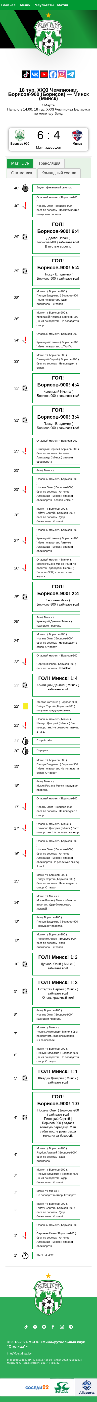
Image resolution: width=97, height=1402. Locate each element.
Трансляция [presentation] (49, 163)
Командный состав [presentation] (59, 173)
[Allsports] (16, 1387)
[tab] (20, 163)
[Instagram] (62, 77)
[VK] (35, 77)
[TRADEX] (66, 1387)
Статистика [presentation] (21, 173)
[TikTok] (26, 77)
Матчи (62, 5)
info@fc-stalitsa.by (19, 1353)
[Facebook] (53, 77)
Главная (8, 5)
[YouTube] (44, 77)
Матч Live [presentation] (20, 163)
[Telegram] (71, 77)
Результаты (44, 5)
